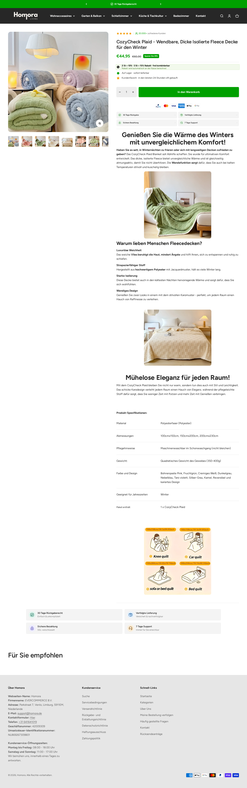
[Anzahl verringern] (120, 92)
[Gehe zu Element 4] (53, 142)
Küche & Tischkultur (151, 15)
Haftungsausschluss (94, 732)
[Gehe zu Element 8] (107, 142)
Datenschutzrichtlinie (95, 725)
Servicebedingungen (94, 702)
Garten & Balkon (91, 15)
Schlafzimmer (120, 15)
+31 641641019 (28, 721)
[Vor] (160, 4)
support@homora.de (29, 713)
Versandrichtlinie (92, 708)
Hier (32, 717)
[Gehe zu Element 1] (13, 142)
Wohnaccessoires (60, 15)
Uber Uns (145, 708)
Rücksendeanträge (151, 734)
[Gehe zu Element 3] (40, 142)
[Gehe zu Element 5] (67, 143)
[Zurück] (86, 4)
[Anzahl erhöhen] (133, 92)
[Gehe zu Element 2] (27, 142)
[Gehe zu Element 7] (94, 142)
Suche (86, 696)
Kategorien (146, 702)
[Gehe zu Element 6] (80, 142)
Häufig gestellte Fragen (154, 721)
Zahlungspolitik (91, 738)
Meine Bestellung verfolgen (156, 715)
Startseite (146, 696)
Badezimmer (181, 15)
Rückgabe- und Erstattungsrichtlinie (94, 717)
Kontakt (201, 15)
